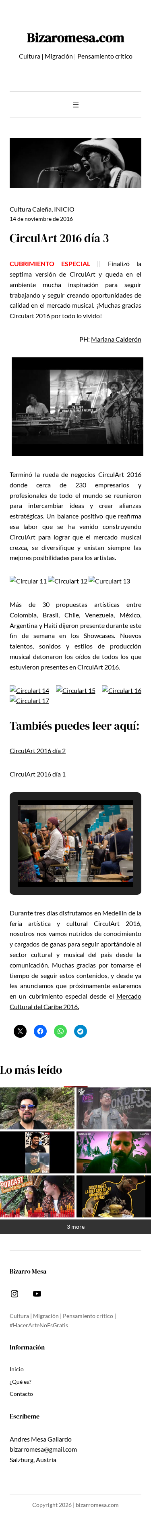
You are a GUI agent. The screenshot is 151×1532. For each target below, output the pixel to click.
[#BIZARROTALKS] (37, 1152)
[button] (57, 864)
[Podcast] (37, 1196)
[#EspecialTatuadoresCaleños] (114, 1108)
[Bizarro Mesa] (37, 1108)
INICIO (64, 209)
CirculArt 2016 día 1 (38, 774)
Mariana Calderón (116, 339)
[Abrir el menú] (76, 104)
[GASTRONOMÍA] (114, 1196)
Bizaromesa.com (75, 37)
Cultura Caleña (31, 209)
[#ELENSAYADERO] (114, 1152)
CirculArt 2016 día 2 (38, 750)
